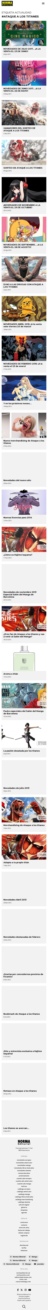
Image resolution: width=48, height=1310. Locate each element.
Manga (34, 1257)
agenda (24, 1213)
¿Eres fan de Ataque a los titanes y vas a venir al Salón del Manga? (23, 635)
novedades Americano (24, 1163)
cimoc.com (23, 1279)
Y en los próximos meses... (17, 403)
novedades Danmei (24, 1170)
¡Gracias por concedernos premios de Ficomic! (23, 975)
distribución (24, 1245)
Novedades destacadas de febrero (21, 937)
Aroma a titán (10, 674)
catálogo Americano (24, 1192)
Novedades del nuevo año (17, 480)
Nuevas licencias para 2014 (17, 517)
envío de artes (24, 1228)
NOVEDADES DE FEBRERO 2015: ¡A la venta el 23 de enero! (22, 365)
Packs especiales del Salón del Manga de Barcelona (23, 712)
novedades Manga (24, 1165)
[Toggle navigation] (43, 3)
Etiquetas (24, 1210)
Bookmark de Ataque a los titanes (21, 1014)
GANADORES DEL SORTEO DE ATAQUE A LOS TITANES (19, 129)
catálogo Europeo (24, 1189)
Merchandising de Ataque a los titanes (24, 825)
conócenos (24, 1222)
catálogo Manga (24, 1194)
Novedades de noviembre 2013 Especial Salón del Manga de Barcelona (19, 594)
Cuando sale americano (24, 1181)
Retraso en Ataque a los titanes (20, 1091)
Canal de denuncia (24, 1298)
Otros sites (24, 1269)
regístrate (24, 1235)
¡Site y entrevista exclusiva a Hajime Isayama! (22, 1052)
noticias (24, 1186)
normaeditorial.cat (23, 1273)
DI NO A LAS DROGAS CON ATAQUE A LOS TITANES (23, 285)
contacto (24, 1225)
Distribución (24, 1241)
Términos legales (24, 1296)
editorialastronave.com (23, 1277)
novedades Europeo (24, 1160)
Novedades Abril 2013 (14, 900)
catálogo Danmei (24, 1202)
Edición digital (24, 1205)
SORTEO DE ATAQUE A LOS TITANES (22, 168)
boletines (24, 1250)
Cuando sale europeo (24, 1178)
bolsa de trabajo (24, 1230)
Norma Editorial (19, 1257)
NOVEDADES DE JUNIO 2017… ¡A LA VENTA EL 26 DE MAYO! (22, 89)
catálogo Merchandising (24, 1199)
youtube (40, 1264)
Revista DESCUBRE (24, 1173)
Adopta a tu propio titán (16, 862)
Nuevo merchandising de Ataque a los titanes (23, 442)
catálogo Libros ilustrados (24, 1197)
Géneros (24, 1207)
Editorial (24, 1218)
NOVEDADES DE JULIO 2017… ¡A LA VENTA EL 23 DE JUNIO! (22, 50)
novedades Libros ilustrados (24, 1168)
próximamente (24, 1176)
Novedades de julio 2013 (16, 788)
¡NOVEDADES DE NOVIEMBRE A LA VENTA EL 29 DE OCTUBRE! (21, 206)
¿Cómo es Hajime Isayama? (17, 555)
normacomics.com (23, 1275)
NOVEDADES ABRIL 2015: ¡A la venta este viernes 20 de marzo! (22, 325)
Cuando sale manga (24, 1184)
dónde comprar (24, 1233)
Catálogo (24, 1156)
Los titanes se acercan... (16, 1128)
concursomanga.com (23, 1282)
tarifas (24, 1248)
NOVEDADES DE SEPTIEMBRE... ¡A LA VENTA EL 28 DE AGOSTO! (23, 246)
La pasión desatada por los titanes (21, 751)
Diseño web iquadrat (24, 1300)
